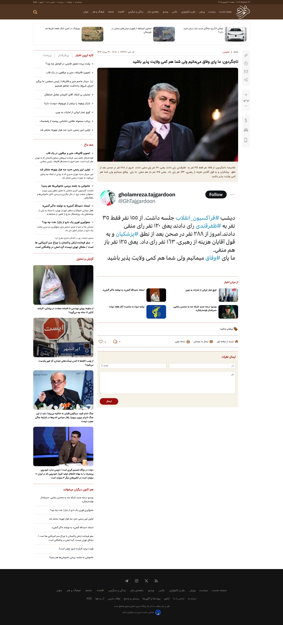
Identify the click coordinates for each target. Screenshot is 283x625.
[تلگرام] (127, 581)
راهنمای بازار (153, 12)
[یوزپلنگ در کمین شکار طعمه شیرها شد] (92, 34)
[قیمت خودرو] (246, 131)
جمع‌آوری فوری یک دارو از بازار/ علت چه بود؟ (66, 222)
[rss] (156, 581)
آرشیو (42, 2)
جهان (86, 12)
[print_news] (246, 63)
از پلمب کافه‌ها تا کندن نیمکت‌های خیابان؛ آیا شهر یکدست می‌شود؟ (65, 363)
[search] (35, 12)
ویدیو (166, 12)
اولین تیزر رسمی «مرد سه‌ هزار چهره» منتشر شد (65, 130)
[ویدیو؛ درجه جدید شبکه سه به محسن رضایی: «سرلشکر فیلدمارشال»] (228, 312)
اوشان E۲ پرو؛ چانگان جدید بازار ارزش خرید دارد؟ (203, 30)
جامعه (111, 12)
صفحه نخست (225, 12)
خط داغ (88, 145)
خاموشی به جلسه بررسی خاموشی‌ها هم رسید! (65, 186)
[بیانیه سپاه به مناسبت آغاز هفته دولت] (156, 312)
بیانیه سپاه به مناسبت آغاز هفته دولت (126, 307)
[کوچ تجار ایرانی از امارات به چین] (228, 295)
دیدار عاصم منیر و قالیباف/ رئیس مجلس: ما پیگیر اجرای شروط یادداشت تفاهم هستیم (64, 83)
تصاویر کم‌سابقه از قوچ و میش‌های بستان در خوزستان (131, 30)
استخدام (78, 2)
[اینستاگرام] (137, 581)
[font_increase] (246, 94)
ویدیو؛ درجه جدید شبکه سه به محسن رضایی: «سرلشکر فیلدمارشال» (195, 308)
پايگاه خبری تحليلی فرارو (135, 606)
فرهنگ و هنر (98, 12)
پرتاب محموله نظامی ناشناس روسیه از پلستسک (65, 121)
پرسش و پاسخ (131, 599)
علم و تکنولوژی (188, 12)
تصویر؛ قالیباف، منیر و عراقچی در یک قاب (68, 72)
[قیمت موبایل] (246, 141)
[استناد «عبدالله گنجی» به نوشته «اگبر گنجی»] (156, 295)
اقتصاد (121, 12)
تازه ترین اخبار (84, 55)
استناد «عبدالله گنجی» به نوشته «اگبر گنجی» (123, 290)
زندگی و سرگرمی (136, 12)
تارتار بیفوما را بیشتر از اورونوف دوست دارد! (67, 103)
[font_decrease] (246, 106)
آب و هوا (99, 599)
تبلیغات (69, 2)
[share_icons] (246, 80)
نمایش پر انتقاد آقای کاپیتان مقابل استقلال (67, 95)
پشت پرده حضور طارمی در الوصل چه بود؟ (68, 64)
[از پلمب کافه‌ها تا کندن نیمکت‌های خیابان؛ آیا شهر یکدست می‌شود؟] (63, 337)
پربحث (47, 55)
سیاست (212, 12)
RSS (35, 2)
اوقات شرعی (114, 599)
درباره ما (60, 2)
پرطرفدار (63, 55)
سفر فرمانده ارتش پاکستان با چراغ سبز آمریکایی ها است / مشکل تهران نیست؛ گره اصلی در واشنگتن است (64, 245)
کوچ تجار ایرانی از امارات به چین (201, 290)
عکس (175, 12)
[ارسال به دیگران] (246, 72)
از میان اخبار (231, 282)
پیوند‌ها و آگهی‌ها (151, 599)
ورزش (202, 12)
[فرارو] (243, 12)
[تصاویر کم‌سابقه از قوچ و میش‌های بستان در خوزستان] (164, 34)
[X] (146, 581)
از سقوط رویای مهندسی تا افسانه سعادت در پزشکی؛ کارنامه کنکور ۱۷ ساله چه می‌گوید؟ (65, 311)
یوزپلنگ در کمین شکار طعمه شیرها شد (62, 28)
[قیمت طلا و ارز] (246, 121)
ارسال (109, 401)
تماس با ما (51, 2)
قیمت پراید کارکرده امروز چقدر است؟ (76, 549)
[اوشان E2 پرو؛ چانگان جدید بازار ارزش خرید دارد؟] (235, 34)
